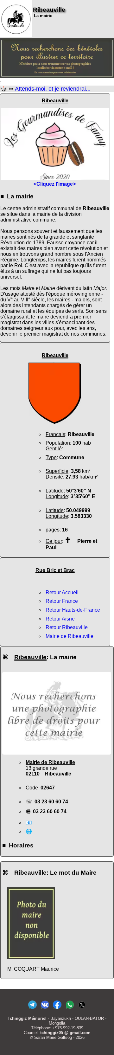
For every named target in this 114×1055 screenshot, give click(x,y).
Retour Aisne (60, 618)
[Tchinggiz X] (81, 1009)
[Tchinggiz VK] (44, 1009)
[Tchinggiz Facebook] (57, 1009)
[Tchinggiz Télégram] (32, 1009)
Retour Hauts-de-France (73, 610)
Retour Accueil (62, 592)
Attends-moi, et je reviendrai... (53, 89)
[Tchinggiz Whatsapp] (69, 1009)
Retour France (62, 601)
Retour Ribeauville (67, 627)
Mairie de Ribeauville (69, 636)
